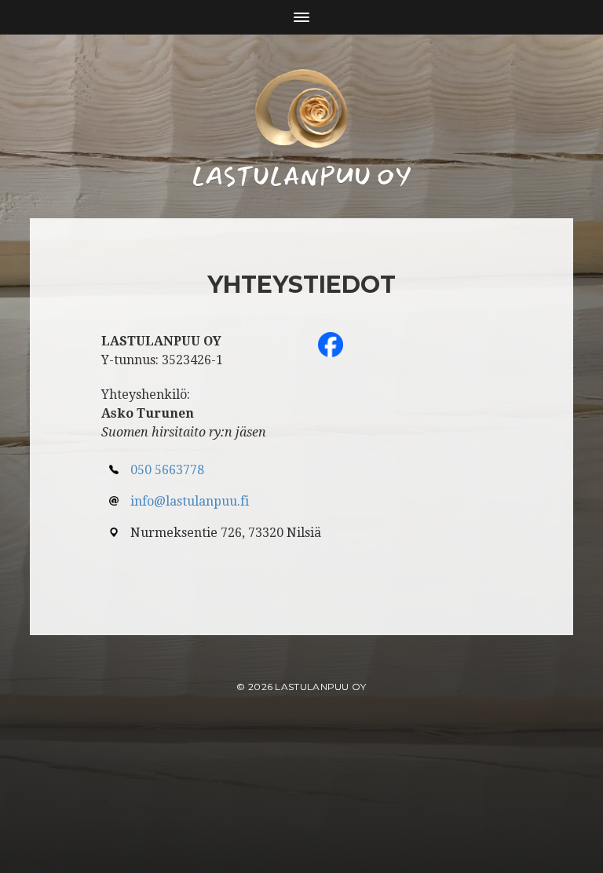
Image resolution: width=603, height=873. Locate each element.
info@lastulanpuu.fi (189, 501)
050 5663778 (167, 469)
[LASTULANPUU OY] (301, 108)
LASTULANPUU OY (320, 686)
